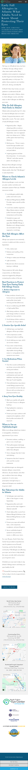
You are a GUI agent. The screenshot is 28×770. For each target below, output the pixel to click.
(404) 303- (16, 670)
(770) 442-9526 (20, 640)
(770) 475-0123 (6, 577)
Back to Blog (9, 587)
